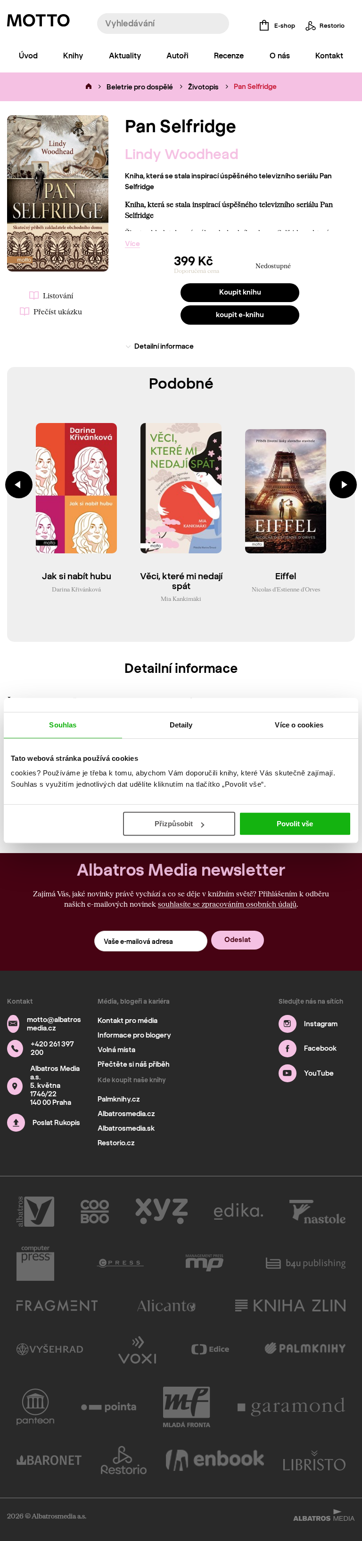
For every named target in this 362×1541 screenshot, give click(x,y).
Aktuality (125, 55)
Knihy (73, 55)
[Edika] (238, 1211)
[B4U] (305, 1263)
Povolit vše (295, 824)
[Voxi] (137, 1349)
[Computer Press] (35, 1263)
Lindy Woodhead (182, 154)
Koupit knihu (240, 292)
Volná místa (116, 1050)
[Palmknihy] (305, 1349)
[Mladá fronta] (187, 1407)
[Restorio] (123, 1460)
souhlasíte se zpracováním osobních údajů (227, 904)
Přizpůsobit (174, 824)
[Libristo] (314, 1460)
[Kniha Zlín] (290, 1305)
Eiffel (285, 577)
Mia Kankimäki (181, 598)
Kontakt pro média (127, 1020)
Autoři (177, 55)
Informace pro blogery (134, 1035)
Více (132, 244)
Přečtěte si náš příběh (134, 1064)
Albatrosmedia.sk (126, 1128)
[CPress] (120, 1263)
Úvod (28, 55)
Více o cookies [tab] (299, 725)
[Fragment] (57, 1305)
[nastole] (317, 1211)
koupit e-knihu (240, 315)
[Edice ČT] (210, 1349)
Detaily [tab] (181, 725)
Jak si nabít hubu (76, 577)
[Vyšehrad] (49, 1349)
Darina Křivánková (76, 589)
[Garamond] (291, 1407)
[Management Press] (204, 1263)
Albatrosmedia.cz (126, 1114)
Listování (58, 295)
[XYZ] (161, 1211)
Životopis (203, 87)
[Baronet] (49, 1460)
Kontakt (329, 55)
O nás (280, 55)
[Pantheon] (35, 1407)
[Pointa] (109, 1407)
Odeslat (237, 939)
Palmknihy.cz (119, 1099)
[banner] (38, 22)
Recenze (229, 55)
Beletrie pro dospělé (140, 87)
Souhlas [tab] (62, 725)
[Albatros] (35, 1211)
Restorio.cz (116, 1143)
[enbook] (214, 1460)
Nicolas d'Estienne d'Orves (286, 589)
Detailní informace (164, 346)
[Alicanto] (167, 1305)
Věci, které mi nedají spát (181, 581)
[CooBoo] (95, 1211)
